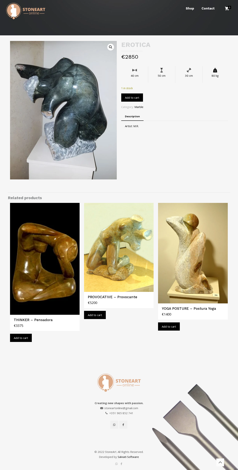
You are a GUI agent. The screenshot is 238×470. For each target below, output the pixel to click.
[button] (110, 47)
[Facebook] (121, 464)
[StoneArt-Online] (25, 8)
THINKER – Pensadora (33, 320)
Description (132, 116)
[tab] (132, 116)
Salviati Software (128, 457)
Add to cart (132, 97)
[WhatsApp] (116, 464)
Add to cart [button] (21, 338)
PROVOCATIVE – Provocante (112, 297)
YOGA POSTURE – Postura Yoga (189, 308)
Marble (138, 107)
